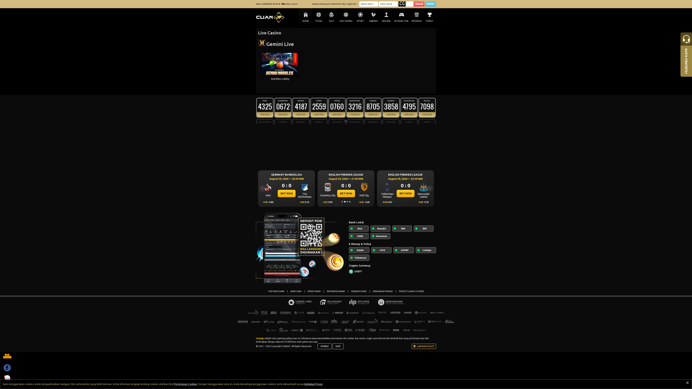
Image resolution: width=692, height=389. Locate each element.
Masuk (419, 4)
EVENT (429, 21)
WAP (338, 346)
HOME (305, 21)
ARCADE (386, 21)
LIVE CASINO (346, 21)
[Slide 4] (350, 201)
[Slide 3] (347, 201)
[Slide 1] (342, 201)
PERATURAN (314, 291)
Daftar (431, 4)
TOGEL (318, 21)
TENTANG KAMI (276, 291)
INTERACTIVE (401, 21)
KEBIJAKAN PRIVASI (383, 291)
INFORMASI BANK (336, 291)
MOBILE (325, 346)
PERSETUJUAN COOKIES (411, 291)
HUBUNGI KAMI (359, 291)
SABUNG (373, 21)
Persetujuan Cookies (185, 384)
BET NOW (287, 193)
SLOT (331, 21)
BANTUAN (296, 291)
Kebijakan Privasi (313, 384)
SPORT (360, 21)
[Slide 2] (344, 201)
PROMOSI (416, 21)
